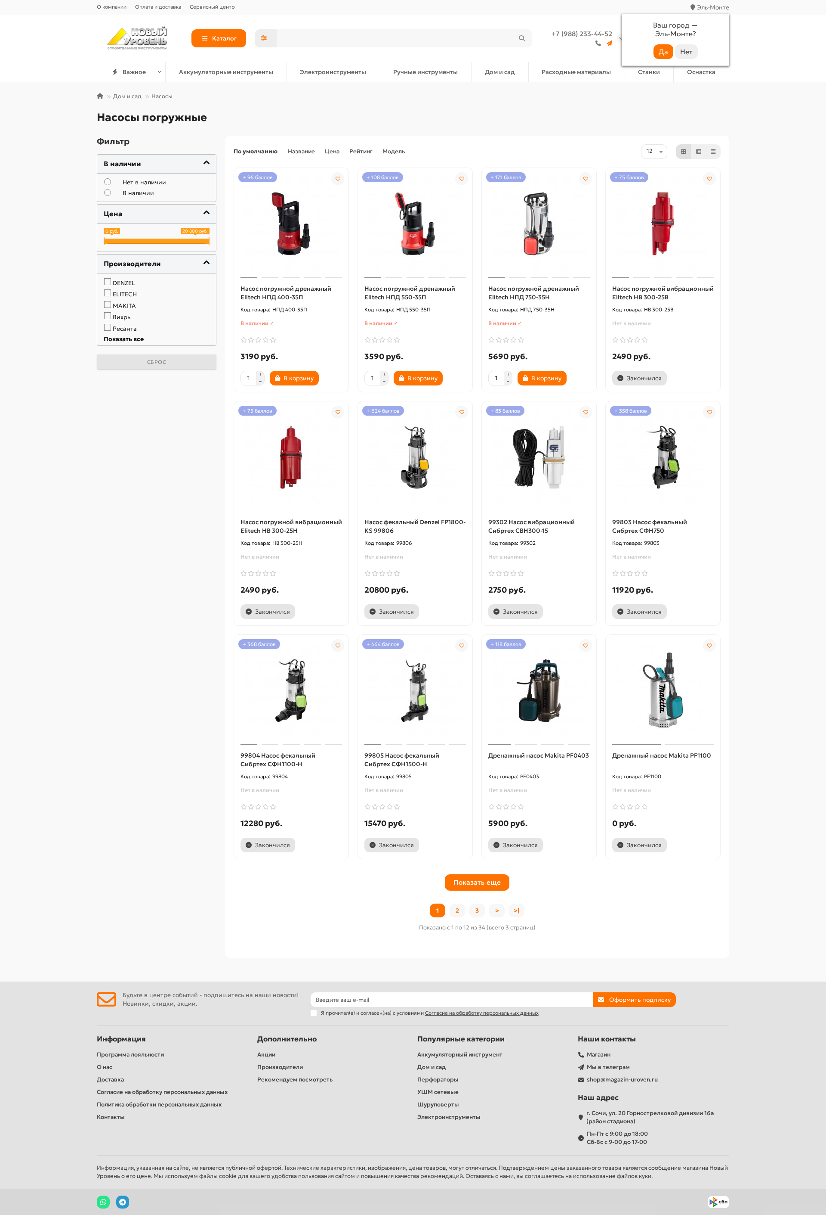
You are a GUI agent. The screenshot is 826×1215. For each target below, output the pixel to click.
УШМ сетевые (438, 1092)
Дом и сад (500, 72)
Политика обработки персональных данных (159, 1104)
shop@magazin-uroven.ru (622, 1079)
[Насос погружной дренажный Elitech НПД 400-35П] (291, 223)
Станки (649, 72)
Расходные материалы (576, 72)
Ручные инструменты (425, 72)
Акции (266, 1054)
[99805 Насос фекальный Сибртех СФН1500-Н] (415, 690)
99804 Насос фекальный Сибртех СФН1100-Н (277, 760)
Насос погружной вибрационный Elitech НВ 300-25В (663, 293)
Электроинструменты (333, 72)
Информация (121, 1039)
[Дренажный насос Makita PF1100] (663, 690)
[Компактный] (713, 151)
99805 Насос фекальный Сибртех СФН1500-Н (401, 760)
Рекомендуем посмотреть (295, 1079)
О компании (111, 6)
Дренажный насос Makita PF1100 (661, 755)
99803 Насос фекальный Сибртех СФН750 (649, 526)
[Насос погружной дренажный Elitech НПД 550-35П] (415, 223)
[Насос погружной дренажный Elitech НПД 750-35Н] (539, 223)
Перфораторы (438, 1079)
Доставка (110, 1079)
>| (517, 910)
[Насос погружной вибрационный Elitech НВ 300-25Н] (291, 457)
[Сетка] (683, 151)
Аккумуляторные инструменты (226, 72)
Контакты (111, 1117)
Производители (280, 1067)
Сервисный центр (212, 6)
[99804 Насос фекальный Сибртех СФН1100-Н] (291, 690)
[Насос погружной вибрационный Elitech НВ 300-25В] (663, 223)
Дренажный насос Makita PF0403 (538, 755)
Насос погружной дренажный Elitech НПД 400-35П (285, 293)
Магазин (598, 1054)
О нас (104, 1067)
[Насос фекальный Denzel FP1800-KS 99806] (415, 457)
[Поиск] (522, 38)
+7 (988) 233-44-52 (582, 34)
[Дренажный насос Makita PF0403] (539, 690)
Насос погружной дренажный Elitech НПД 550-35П (409, 293)
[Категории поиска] (266, 38)
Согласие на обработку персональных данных (162, 1092)
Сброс (156, 362)
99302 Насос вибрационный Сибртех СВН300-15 (531, 526)
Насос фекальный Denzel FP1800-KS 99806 (414, 526)
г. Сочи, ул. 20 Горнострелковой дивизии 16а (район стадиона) (650, 1117)
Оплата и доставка (158, 6)
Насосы (162, 96)
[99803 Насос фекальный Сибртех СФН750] (663, 457)
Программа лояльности (130, 1054)
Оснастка (701, 72)
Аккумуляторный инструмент (459, 1054)
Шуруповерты (438, 1104)
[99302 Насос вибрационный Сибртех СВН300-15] (539, 457)
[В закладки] (337, 178)
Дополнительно (287, 1039)
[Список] (698, 151)
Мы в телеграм (608, 1067)
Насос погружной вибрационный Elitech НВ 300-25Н (291, 526)
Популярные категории (461, 1039)
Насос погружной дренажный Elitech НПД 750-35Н (533, 293)
